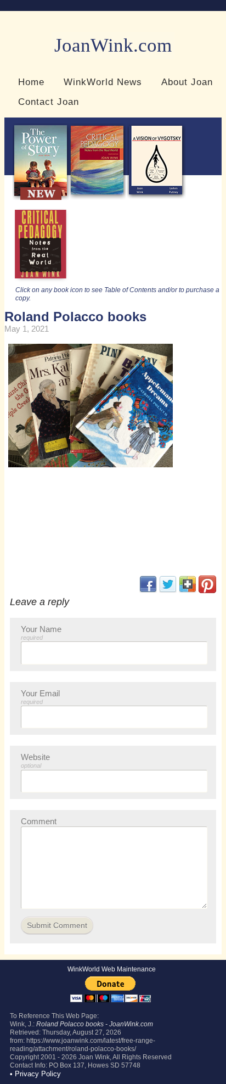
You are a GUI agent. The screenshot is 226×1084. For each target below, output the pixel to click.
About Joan (187, 82)
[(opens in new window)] (207, 590)
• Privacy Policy (35, 1074)
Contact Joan (48, 102)
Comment (38, 821)
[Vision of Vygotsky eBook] (156, 197)
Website (35, 760)
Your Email (40, 697)
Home (31, 82)
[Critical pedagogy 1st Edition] (41, 281)
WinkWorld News (103, 82)
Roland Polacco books (75, 316)
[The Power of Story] (41, 197)
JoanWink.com (113, 45)
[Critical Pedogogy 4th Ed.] (97, 197)
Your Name (41, 632)
